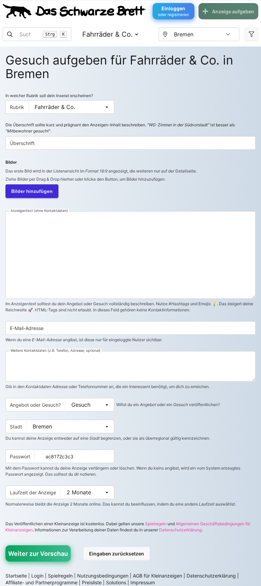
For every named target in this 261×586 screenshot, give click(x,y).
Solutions (116, 582)
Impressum (142, 582)
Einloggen (173, 11)
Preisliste (92, 582)
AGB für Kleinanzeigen (157, 576)
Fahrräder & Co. (107, 34)
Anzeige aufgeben (233, 11)
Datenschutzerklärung (180, 529)
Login (37, 576)
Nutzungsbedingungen (102, 576)
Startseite (16, 576)
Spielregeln (156, 523)
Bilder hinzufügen (32, 191)
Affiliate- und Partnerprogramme (41, 582)
